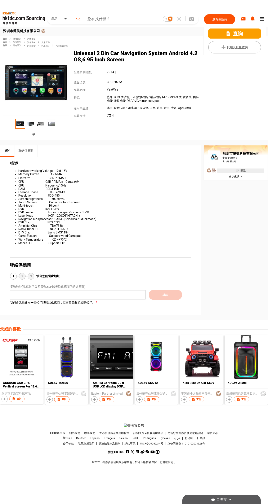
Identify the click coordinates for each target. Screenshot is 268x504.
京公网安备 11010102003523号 (186, 443)
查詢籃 (221, 499)
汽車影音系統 (62, 46)
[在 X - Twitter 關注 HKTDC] (132, 452)
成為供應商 (219, 19)
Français (109, 438)
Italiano (123, 438)
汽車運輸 (31, 39)
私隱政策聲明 (86, 443)
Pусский (165, 438)
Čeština (67, 438)
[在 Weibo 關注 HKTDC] (142, 452)
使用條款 (68, 443)
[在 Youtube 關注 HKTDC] (153, 452)
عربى (177, 438)
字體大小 (212, 433)
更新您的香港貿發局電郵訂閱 (185, 433)
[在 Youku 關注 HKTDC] (158, 452)
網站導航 (130, 443)
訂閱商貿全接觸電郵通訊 (148, 433)
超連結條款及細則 (109, 443)
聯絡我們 (89, 433)
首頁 (5, 39)
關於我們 (74, 433)
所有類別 (17, 39)
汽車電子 (45, 42)
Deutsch (81, 438)
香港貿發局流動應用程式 (114, 433)
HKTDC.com (57, 433)
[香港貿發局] (134, 425)
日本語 (201, 438)
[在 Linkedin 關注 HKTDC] (137, 452)
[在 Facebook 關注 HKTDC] (127, 452)
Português (149, 438)
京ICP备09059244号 (151, 443)
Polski (135, 438)
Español (95, 438)
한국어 (189, 438)
